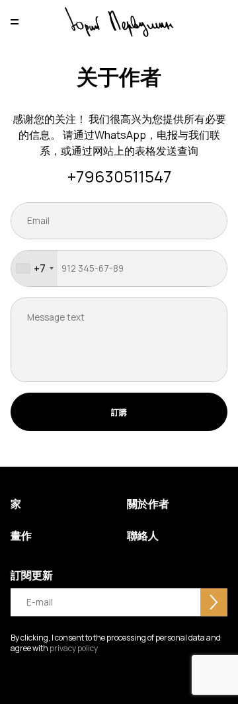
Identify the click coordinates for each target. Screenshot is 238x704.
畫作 (21, 535)
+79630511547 (119, 177)
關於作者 (148, 504)
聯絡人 (143, 535)
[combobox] (34, 268)
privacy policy (73, 648)
